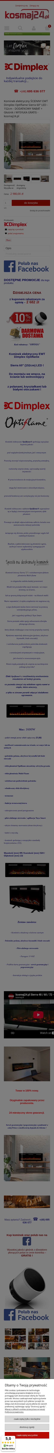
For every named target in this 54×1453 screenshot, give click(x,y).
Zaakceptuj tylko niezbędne (27, 1419)
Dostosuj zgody (27, 1427)
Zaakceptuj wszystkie (27, 1435)
